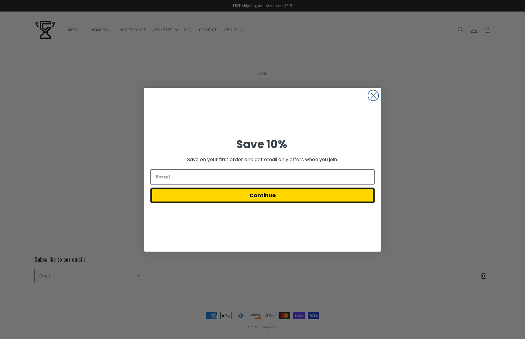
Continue (262, 195)
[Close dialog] (373, 95)
